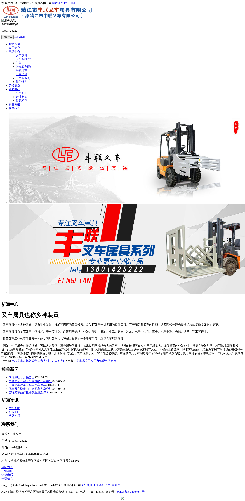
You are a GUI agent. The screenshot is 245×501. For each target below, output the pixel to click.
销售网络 (14, 104)
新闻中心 (14, 89)
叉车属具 (21, 55)
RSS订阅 (69, 3)
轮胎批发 (21, 81)
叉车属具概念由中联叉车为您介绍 (30, 388)
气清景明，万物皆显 (21, 377)
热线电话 (7, 474)
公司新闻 (21, 93)
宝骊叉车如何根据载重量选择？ (29, 392)
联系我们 (14, 108)
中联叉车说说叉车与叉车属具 (27, 384)
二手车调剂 (23, 78)
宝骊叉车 (117, 485)
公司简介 (14, 47)
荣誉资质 (14, 85)
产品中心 (14, 51)
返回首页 (7, 467)
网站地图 (57, 3)
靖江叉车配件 (24, 66)
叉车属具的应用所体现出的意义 (96, 360)
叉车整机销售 (24, 59)
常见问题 (21, 100)
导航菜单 (20, 37)
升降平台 (21, 74)
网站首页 (14, 44)
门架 (19, 62)
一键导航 (7, 470)
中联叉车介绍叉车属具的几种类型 (30, 381)
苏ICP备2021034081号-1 (132, 491)
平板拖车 (21, 70)
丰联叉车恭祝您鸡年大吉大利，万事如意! (38, 360)
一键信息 (7, 478)
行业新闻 (21, 96)
